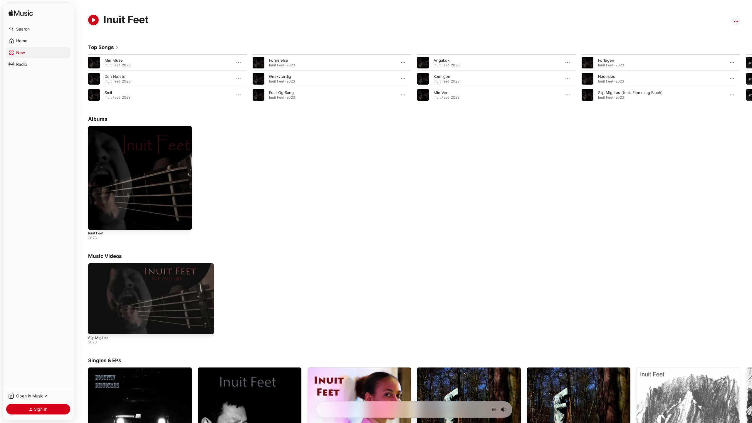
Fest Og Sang (281, 92)
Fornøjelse (278, 60)
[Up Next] (494, 409)
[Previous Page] (82, 78)
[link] (103, 47)
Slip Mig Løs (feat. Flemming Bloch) (630, 92)
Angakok (441, 60)
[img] (21, 13)
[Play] (93, 20)
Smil (108, 92)
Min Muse (114, 60)
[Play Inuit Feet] (95, 222)
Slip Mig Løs (98, 337)
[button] (38, 29)
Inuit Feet (96, 128)
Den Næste (115, 76)
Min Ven (441, 92)
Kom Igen (442, 76)
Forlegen (606, 60)
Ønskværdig (280, 76)
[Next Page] (746, 78)
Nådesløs (606, 76)
